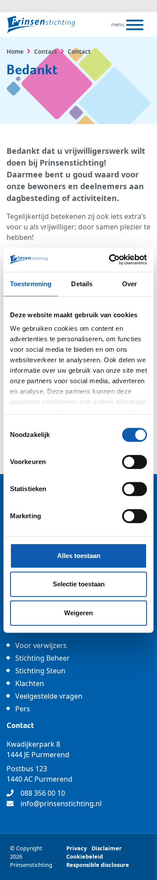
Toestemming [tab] (30, 284)
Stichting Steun (40, 671)
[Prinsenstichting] (41, 24)
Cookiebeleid (84, 856)
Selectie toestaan (79, 584)
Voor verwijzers (41, 645)
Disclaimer (107, 848)
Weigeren (78, 613)
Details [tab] (81, 284)
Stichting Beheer (42, 658)
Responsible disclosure (97, 865)
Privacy (76, 848)
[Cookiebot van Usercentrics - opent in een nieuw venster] (111, 259)
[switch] (134, 462)
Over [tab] (129, 284)
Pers (22, 709)
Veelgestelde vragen (48, 696)
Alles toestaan (78, 555)
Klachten (29, 683)
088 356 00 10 (42, 793)
